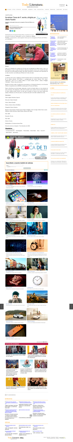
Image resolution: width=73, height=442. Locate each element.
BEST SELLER (65, 9)
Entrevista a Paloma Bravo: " (38, 407)
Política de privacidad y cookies (51, 438)
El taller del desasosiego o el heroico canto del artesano (62, 48)
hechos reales (33, 130)
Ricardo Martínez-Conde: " (24, 427)
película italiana (26, 130)
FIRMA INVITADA (52, 9)
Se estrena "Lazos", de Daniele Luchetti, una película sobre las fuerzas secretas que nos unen (40, 370)
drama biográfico (19, 130)
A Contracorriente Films (10, 130)
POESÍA (35, 9)
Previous (6, 53)
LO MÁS (52, 88)
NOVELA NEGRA (24, 9)
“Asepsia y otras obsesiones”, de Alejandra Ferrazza (25, 434)
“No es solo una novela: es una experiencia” (39, 428)
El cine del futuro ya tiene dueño (25, 417)
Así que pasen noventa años (56, 149)
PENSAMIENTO (30, 9)
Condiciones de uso (13, 166)
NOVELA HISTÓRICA (40, 9)
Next (47, 53)
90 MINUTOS (53, 124)
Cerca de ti (43, 130)
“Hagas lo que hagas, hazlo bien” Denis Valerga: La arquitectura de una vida (11, 406)
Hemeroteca (57, 437)
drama (38, 130)
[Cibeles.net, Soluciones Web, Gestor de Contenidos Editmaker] (62, 437)
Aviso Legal (57, 438)
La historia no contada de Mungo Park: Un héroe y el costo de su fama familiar (62, 54)
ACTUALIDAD (9, 9)
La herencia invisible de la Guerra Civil (57, 141)
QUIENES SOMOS (59, 9)
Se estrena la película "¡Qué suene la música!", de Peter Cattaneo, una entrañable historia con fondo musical (37, 388)
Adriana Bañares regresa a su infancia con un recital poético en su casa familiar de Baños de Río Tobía (62, 42)
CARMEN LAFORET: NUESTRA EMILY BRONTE (59, 133)
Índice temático (48, 437)
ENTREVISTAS (18, 9)
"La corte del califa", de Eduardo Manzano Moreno (11, 434)
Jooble (61, 83)
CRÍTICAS (13, 9)
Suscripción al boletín (62, 5)
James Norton (15, 132)
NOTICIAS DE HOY (54, 34)
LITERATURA (47, 9)
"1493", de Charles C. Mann (38, 432)
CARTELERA (8, 15)
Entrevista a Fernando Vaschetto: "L (11, 417)
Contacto (45, 437)
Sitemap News (53, 437)
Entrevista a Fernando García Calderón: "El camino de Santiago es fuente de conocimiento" (39, 414)
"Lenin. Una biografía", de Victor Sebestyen (11, 428)
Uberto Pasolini (9, 132)
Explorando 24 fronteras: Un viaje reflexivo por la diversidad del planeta (25, 406)
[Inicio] (6, 9)
